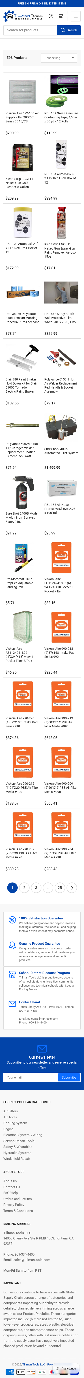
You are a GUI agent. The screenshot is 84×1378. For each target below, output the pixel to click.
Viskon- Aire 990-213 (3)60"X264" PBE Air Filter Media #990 (58, 722)
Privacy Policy (13, 1205)
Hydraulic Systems (17, 1153)
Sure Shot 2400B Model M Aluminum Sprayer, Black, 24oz (22, 517)
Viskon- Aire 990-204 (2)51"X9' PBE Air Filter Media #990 (60, 853)
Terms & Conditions (18, 1211)
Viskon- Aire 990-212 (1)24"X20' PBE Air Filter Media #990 (22, 787)
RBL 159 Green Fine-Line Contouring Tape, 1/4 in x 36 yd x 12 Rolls (61, 117)
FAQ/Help (10, 1193)
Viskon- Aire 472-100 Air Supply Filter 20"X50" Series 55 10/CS (22, 117)
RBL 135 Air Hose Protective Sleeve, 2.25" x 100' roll (60, 509)
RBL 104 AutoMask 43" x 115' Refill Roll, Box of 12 (60, 178)
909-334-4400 (38, 1022)
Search (72, 30)
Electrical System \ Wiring (22, 1135)
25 (60, 888)
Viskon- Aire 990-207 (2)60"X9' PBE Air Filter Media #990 (21, 853)
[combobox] (42, 30)
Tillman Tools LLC (33, 1364)
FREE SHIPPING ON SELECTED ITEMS (42, 3)
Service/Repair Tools (18, 1141)
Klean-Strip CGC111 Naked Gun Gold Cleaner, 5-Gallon (19, 183)
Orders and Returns (17, 1199)
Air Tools (10, 1117)
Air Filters (10, 1111)
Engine (8, 1129)
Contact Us (11, 1187)
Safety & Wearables (17, 1147)
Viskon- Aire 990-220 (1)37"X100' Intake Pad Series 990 (22, 722)
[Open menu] (76, 16)
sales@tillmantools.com (42, 1018)
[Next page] (72, 888)
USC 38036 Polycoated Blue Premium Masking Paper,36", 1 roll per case (22, 318)
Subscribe (69, 1077)
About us (10, 1181)
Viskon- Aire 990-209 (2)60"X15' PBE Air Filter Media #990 (61, 787)
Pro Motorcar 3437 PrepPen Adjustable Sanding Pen (19, 583)
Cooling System (15, 1123)
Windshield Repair (16, 1159)
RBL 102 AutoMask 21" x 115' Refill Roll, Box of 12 (22, 248)
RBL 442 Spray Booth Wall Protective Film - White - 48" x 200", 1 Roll (60, 318)
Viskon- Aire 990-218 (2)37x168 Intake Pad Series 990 (59, 652)
